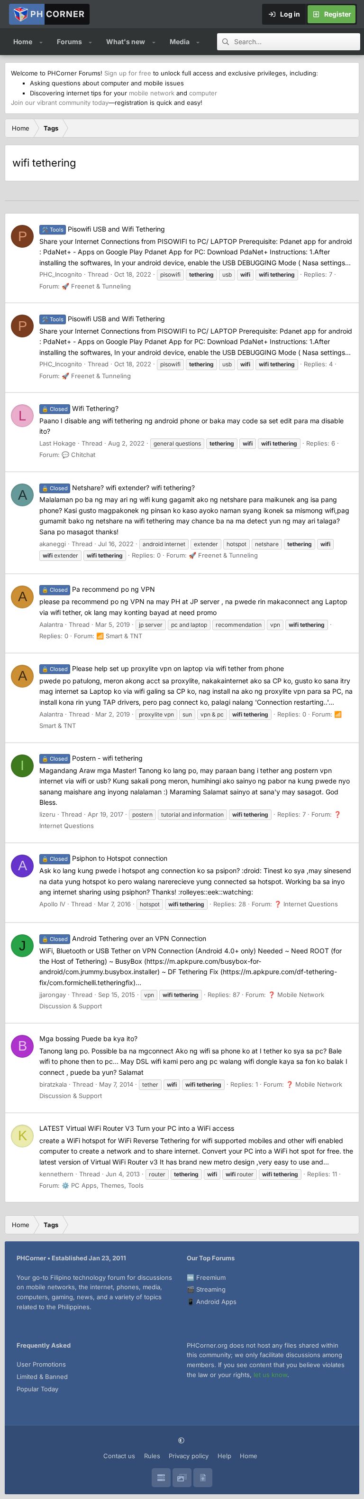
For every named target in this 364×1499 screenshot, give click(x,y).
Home (22, 41)
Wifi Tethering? (80, 408)
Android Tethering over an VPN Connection (124, 938)
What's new (125, 41)
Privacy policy (189, 1456)
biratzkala (53, 1084)
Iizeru (47, 814)
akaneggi (52, 544)
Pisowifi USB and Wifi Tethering (103, 229)
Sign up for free (127, 73)
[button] (41, 41)
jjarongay (52, 994)
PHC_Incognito (60, 274)
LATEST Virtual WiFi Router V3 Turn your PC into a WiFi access (136, 1128)
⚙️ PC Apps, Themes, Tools (103, 1185)
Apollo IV (52, 904)
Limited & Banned (42, 1376)
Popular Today (37, 1389)
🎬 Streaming (206, 1289)
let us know (270, 1374)
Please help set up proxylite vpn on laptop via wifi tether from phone (163, 668)
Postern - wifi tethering (92, 758)
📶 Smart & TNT (119, 636)
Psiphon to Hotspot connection (104, 858)
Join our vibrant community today (60, 102)
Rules (152, 1456)
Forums (69, 41)
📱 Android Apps (212, 1301)
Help (224, 1456)
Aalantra (51, 624)
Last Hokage (57, 443)
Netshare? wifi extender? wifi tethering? (118, 488)
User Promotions (41, 1364)
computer (203, 93)
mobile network (151, 93)
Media (180, 41)
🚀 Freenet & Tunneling (96, 286)
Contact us (119, 1456)
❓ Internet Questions (306, 904)
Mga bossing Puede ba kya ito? (88, 1038)
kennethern (56, 1174)
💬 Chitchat (78, 454)
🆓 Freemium (206, 1277)
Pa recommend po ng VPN (98, 589)
